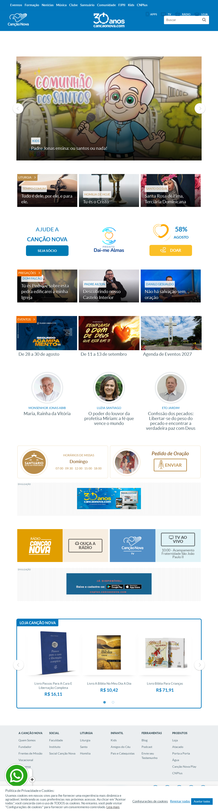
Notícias (48, 5)
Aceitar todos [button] (202, 801)
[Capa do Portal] (109, 19)
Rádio (186, 14)
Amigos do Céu (121, 747)
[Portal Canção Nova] (18, 20)
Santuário (87, 5)
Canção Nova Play (184, 766)
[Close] (32, 780)
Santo (83, 747)
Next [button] (200, 108)
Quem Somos (27, 740)
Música (61, 5)
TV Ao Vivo (180, 539)
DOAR (175, 250)
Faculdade (56, 740)
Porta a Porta (181, 753)
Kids (114, 740)
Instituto (54, 747)
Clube (73, 5)
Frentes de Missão (30, 753)
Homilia (85, 753)
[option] (109, 108)
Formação (32, 5)
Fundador (25, 747)
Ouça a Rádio (87, 545)
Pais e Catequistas (123, 753)
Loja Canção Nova (38, 623)
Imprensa (25, 766)
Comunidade (106, 5)
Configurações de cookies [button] (150, 801)
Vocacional (26, 760)
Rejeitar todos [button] (180, 801)
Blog (145, 740)
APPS (153, 14)
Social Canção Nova (62, 753)
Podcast (147, 747)
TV (169, 14)
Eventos (24, 319)
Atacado (177, 747)
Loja (175, 740)
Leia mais (113, 807)
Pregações (27, 273)
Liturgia (25, 177)
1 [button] (105, 702)
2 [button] (113, 702)
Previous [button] (18, 108)
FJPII (121, 5)
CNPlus (177, 773)
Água (175, 760)
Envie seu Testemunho (150, 756)
